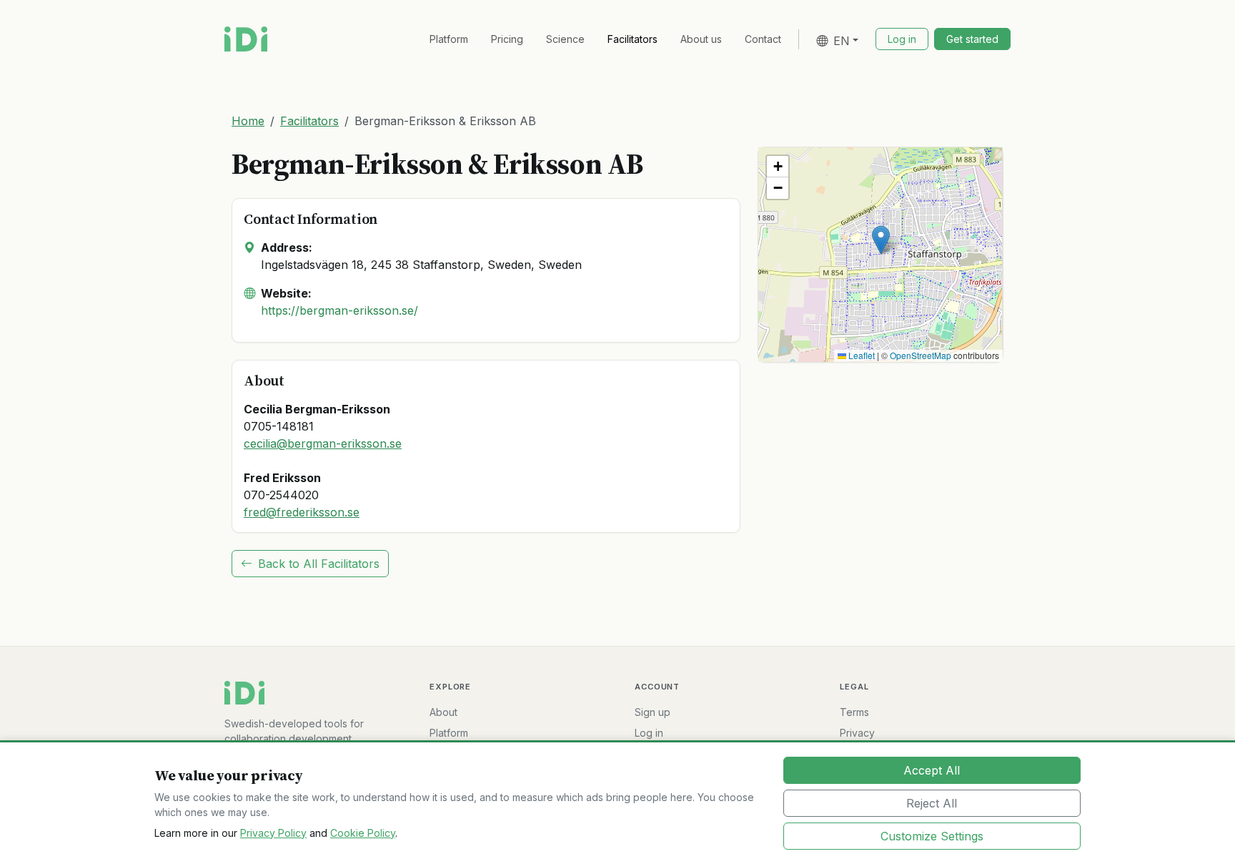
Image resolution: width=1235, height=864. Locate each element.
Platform (449, 39)
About (443, 712)
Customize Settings (932, 836)
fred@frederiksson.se (301, 512)
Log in (649, 733)
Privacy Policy (273, 833)
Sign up (652, 712)
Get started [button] (972, 39)
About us (701, 39)
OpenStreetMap (920, 355)
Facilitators (632, 39)
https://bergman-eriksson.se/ (339, 310)
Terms (854, 712)
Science (565, 39)
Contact (763, 39)
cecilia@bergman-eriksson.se (323, 443)
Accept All (931, 770)
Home (248, 121)
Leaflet (860, 355)
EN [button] (841, 41)
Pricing (507, 39)
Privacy (857, 733)
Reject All (931, 803)
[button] (881, 240)
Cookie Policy (362, 833)
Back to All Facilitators (319, 563)
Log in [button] (902, 39)
